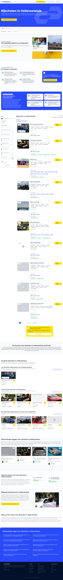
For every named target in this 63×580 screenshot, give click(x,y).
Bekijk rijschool (57, 125)
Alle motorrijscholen (57, 414)
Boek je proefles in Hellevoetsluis (8, 19)
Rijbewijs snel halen (41, 569)
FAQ (23, 1)
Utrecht (30, 569)
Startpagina (4, 31)
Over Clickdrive (54, 569)
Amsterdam (31, 566)
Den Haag (31, 571)
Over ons (26, 1)
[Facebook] (4, 569)
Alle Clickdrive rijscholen (57, 369)
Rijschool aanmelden (50, 1)
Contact (31, 1)
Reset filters (7, 165)
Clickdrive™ (28, 577)
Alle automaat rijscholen (57, 391)
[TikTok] (8, 569)
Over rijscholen (40, 568)
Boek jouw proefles (40, 1)
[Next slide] (62, 423)
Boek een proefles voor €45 (49, 80)
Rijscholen (15, 1)
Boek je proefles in (39, 334)
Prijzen (20, 1)
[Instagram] (6, 569)
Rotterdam (31, 568)
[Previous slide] (1, 423)
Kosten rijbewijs (41, 566)
